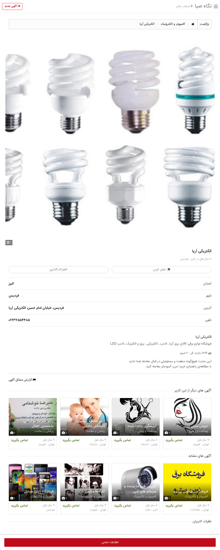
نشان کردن (159, 269)
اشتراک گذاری (58, 269)
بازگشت (204, 24)
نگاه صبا (203, 6)
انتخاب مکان (183, 6)
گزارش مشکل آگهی (21, 380)
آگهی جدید (11, 6)
